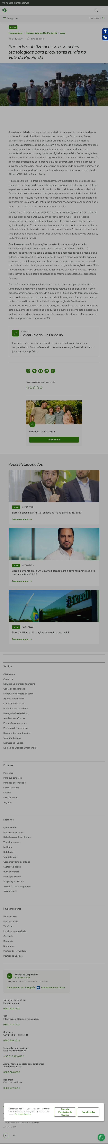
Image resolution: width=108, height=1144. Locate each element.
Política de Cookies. (22, 1114)
